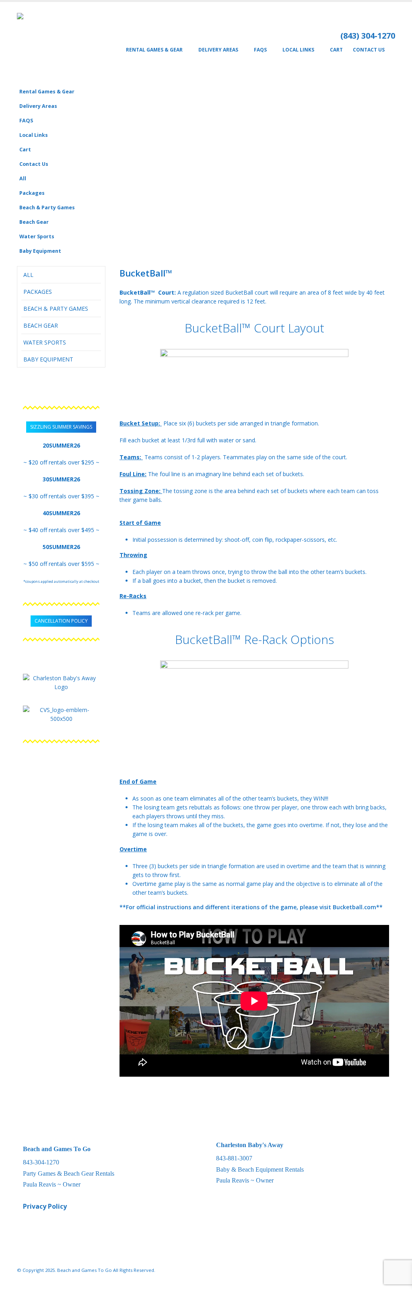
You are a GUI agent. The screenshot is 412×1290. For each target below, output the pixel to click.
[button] (387, 103)
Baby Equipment (40, 251)
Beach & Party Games (47, 207)
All (22, 178)
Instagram (373, 1270)
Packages (32, 193)
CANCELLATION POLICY (61, 620)
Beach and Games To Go (57, 1149)
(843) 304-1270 (367, 35)
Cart (336, 49)
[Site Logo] (50, 43)
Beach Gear (34, 222)
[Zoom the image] (61, 678)
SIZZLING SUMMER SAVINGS (61, 426)
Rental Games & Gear (154, 49)
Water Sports (36, 236)
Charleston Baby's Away (249, 1144)
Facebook (358, 1270)
